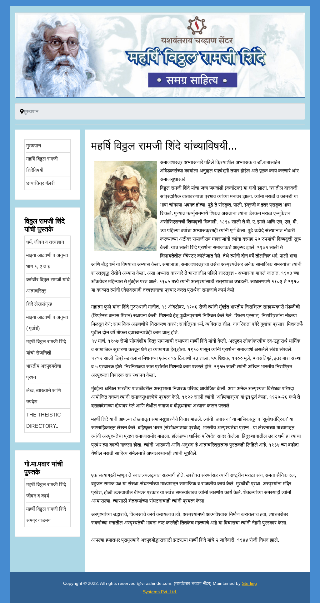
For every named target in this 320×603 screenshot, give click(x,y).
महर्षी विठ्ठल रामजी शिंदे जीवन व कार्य (46, 490)
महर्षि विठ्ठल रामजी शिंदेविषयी (42, 164)
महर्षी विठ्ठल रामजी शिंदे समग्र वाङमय (46, 514)
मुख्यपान (33, 145)
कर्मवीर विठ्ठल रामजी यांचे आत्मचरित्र (48, 285)
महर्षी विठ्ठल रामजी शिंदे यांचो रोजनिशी (46, 347)
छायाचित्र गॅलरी (40, 183)
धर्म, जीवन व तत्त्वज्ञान (45, 242)
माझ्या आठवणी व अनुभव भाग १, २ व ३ (47, 261)
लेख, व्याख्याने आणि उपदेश (43, 396)
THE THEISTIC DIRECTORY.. (43, 420)
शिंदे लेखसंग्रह (39, 304)
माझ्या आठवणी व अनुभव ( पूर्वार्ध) (47, 322)
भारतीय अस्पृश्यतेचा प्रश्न (43, 371)
